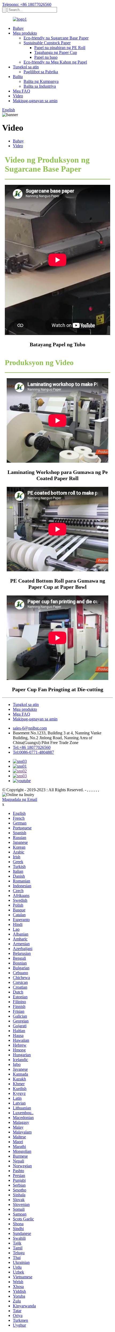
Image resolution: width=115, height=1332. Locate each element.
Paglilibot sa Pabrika (41, 71)
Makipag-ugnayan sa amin (35, 100)
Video (18, 96)
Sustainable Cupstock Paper (47, 43)
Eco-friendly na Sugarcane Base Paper (56, 38)
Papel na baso (45, 57)
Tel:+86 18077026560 (32, 747)
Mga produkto (25, 33)
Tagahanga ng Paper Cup (55, 52)
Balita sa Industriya (40, 86)
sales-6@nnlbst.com (30, 728)
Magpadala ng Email (19, 799)
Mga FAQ (21, 91)
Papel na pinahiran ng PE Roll (59, 47)
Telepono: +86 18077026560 (26, 4)
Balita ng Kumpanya (41, 81)
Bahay (18, 28)
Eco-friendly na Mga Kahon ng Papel (55, 62)
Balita (18, 76)
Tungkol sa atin (26, 67)
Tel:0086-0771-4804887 (33, 752)
